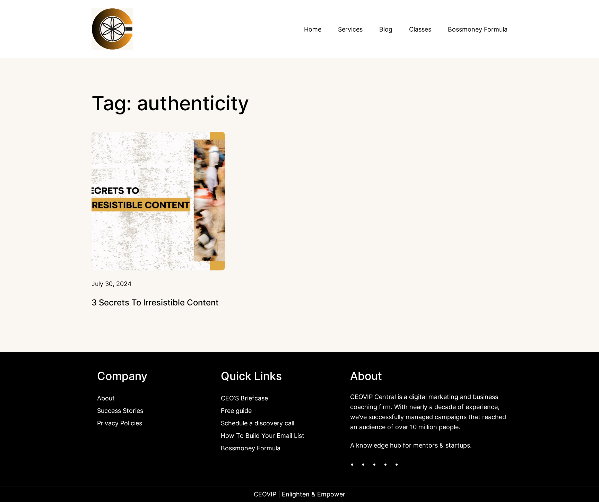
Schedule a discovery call (257, 423)
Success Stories (120, 410)
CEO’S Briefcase (244, 398)
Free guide (236, 410)
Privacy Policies (119, 423)
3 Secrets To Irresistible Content (155, 302)
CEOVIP (265, 494)
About (106, 398)
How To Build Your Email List (262, 435)
